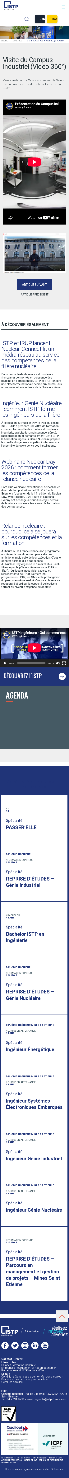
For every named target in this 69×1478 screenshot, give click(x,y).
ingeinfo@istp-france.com (50, 1399)
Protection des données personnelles (24, 1379)
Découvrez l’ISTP (22, 675)
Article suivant (34, 284)
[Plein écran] (64, 663)
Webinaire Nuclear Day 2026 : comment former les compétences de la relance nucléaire (29, 470)
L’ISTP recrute (28, 1371)
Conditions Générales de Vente (20, 1377)
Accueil (4, 41)
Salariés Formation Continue (18, 1365)
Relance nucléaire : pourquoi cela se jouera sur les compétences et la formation (31, 534)
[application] (34, 647)
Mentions (51, 1377)
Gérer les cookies (12, 1382)
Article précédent (34, 294)
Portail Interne (9, 1371)
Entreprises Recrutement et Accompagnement (29, 1368)
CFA (41, 1371)
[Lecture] (5, 663)
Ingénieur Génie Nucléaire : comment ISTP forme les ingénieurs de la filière (31, 409)
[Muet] (58, 663)
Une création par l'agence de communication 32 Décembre (34, 1469)
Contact (18, 1359)
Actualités (17, 41)
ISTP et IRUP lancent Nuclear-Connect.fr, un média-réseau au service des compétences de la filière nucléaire (30, 355)
